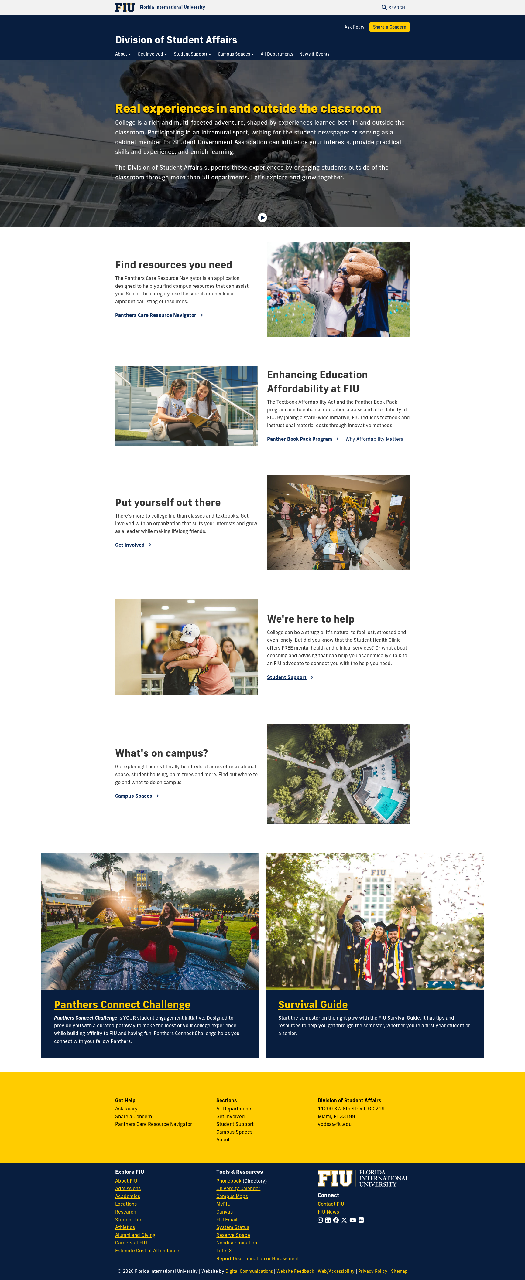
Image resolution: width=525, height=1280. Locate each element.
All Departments (234, 1108)
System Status (232, 1227)
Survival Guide (313, 1004)
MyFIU (223, 1204)
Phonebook (229, 1181)
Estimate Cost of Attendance (147, 1251)
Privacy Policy (372, 1271)
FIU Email (226, 1220)
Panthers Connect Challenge (122, 1004)
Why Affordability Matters (374, 439)
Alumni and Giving (135, 1235)
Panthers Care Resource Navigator (155, 315)
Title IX (224, 1251)
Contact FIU (331, 1204)
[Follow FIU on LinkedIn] (329, 1220)
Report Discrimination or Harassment (257, 1258)
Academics (127, 1196)
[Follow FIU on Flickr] (362, 1220)
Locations (126, 1204)
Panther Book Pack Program (299, 439)
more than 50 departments (209, 177)
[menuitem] (123, 54)
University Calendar (238, 1188)
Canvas (224, 1212)
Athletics (125, 1227)
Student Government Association (220, 142)
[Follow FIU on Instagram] (321, 1220)
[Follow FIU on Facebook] (337, 1220)
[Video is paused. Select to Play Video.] (262, 217)
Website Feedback (295, 1271)
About (223, 1139)
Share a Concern (389, 27)
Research (125, 1212)
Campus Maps (232, 1196)
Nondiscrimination (236, 1243)
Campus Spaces (133, 796)
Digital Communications (249, 1271)
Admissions (128, 1188)
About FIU (126, 1181)
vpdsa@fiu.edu (335, 1124)
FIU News (328, 1212)
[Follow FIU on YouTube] (354, 1220)
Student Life (128, 1220)
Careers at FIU (131, 1243)
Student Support (287, 677)
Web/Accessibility (336, 1271)
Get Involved (130, 545)
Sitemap (399, 1271)
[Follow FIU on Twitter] (345, 1220)
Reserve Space (233, 1235)
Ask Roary (355, 27)
